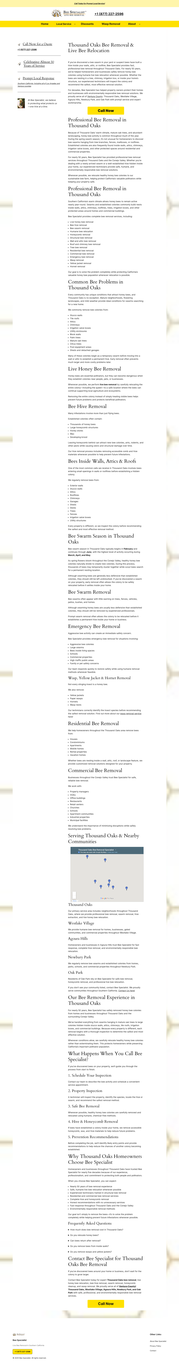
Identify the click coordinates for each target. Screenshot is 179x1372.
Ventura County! (127, 1286)
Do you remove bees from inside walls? (89, 1246)
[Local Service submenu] (75, 24)
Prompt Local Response (38, 78)
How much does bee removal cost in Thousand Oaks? (96, 1229)
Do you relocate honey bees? (84, 1235)
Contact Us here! (126, 990)
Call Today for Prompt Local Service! (89, 3)
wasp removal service (130, 713)
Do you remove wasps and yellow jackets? (91, 1252)
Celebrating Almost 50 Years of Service (39, 64)
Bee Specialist (20, 1340)
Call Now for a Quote (37, 44)
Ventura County (95, 96)
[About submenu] (139, 24)
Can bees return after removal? (85, 1240)
